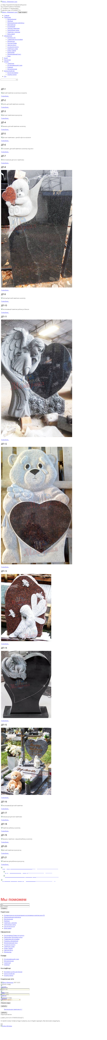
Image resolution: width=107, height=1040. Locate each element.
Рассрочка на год (9, 926)
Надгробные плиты (13, 30)
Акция (6, 58)
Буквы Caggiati (11, 50)
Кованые (10, 67)
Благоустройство (9, 71)
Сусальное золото (13, 47)
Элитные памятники (13, 28)
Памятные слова (12, 49)
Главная (6, 15)
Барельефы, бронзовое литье (13, 937)
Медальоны (11, 41)
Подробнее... (5, 96)
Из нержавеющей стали (14, 65)
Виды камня (11, 34)
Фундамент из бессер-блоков (13, 972)
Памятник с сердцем (13, 32)
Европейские (11, 25)
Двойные (10, 21)
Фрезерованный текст (14, 54)
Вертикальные (11, 19)
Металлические (12, 69)
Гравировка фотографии (15, 39)
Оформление (8, 36)
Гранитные (10, 63)
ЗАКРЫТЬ (4, 1012)
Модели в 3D (11, 38)
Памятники (7, 17)
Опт (5, 76)
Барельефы (10, 52)
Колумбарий (11, 26)
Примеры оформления (11, 941)
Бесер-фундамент (12, 73)
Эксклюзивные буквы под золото (14, 935)
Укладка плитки (12, 74)
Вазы (9, 56)
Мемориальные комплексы (15, 23)
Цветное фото (11, 45)
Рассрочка (7, 60)
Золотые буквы (12, 43)
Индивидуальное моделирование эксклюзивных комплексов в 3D (24, 915)
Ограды (6, 62)
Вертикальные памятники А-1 (13, 1009)
